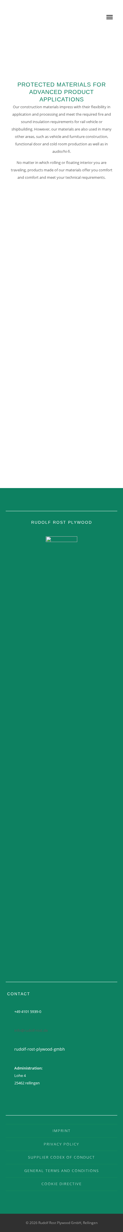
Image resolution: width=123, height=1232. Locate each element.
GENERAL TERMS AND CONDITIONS (61, 1170)
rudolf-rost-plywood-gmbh (39, 1049)
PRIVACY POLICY (61, 1144)
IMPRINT (62, 1130)
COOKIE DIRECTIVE (61, 1183)
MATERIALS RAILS (61, 282)
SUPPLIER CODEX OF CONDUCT (61, 1157)
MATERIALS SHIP (61, 368)
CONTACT (61, 454)
